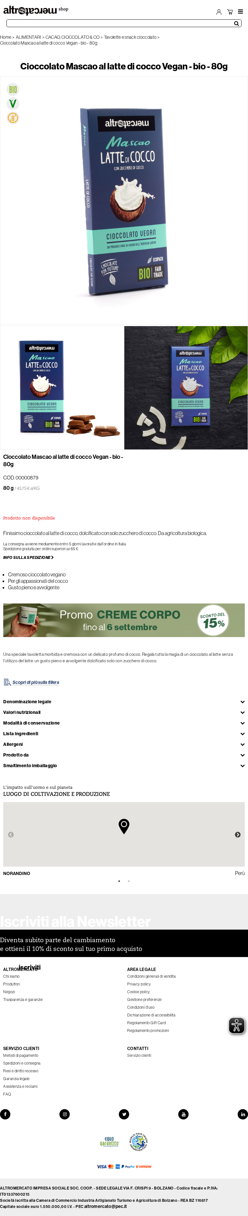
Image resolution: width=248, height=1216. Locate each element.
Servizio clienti (139, 1055)
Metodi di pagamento (20, 1055)
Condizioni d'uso (140, 1007)
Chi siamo (11, 976)
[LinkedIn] (243, 1114)
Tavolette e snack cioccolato (130, 37)
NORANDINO (16, 873)
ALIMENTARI (28, 37)
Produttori (11, 984)
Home (5, 37)
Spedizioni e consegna (22, 1063)
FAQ (7, 1094)
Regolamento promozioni (148, 1030)
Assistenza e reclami (20, 1086)
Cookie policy (138, 991)
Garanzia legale (16, 1078)
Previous (11, 835)
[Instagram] (64, 1114)
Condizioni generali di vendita (151, 976)
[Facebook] (5, 1114)
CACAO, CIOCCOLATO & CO (73, 37)
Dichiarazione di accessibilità (151, 1015)
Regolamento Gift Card (146, 1022)
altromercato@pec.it (105, 1206)
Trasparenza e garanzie (23, 999)
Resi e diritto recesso (20, 1070)
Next (238, 835)
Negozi (9, 991)
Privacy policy (139, 984)
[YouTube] (183, 1114)
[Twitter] (124, 1114)
